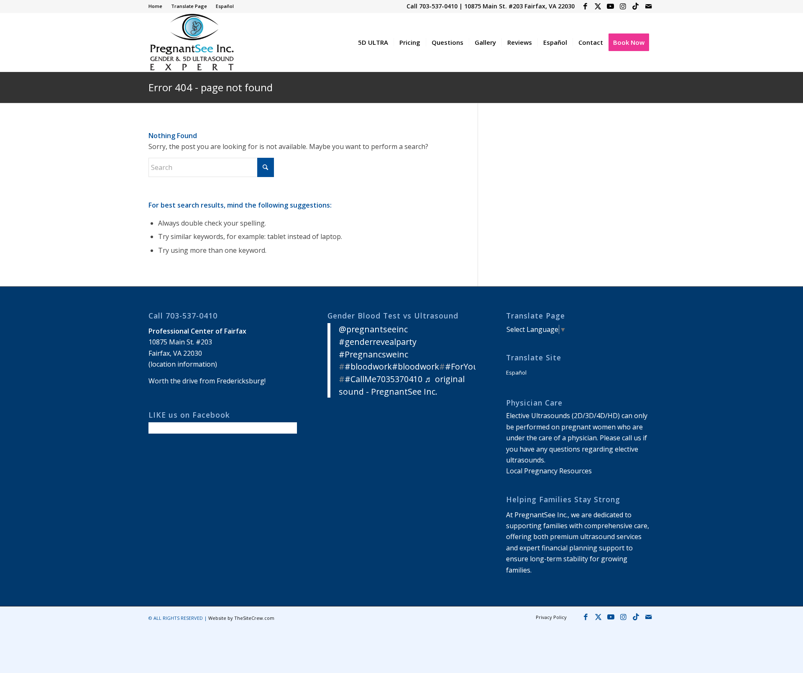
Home (155, 6)
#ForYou (461, 366)
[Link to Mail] (648, 6)
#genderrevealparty (378, 341)
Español (225, 6)
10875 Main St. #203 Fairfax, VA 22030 (519, 6)
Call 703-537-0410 (432, 6)
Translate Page (189, 6)
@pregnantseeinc (373, 329)
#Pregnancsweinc (373, 354)
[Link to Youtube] (610, 6)
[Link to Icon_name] (635, 6)
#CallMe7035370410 (383, 379)
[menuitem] (157, 6)
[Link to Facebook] (585, 6)
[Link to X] (598, 6)
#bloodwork (368, 366)
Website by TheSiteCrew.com (241, 618)
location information (183, 364)
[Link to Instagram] (623, 6)
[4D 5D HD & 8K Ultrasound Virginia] (191, 42)
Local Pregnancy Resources (549, 470)
